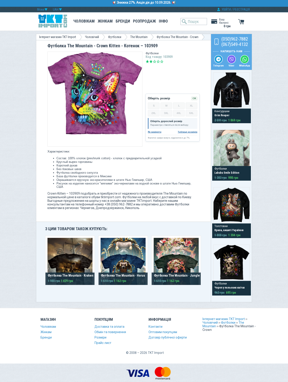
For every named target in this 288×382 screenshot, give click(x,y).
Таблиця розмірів (187, 132)
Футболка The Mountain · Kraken (70, 275)
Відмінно (162, 61)
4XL (179, 113)
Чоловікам (84, 21)
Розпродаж (144, 21)
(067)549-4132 (234, 44)
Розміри (100, 337)
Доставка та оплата (109, 326)
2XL (153, 113)
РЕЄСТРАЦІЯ (241, 9)
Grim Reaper (222, 115)
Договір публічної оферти (167, 337)
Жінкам (105, 21)
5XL (191, 113)
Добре (158, 61)
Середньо (154, 61)
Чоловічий (92, 37)
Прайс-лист (102, 343)
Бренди (123, 21)
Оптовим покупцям (162, 332)
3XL (166, 113)
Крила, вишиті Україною (229, 230)
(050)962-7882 (234, 39)
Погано (151, 61)
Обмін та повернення (110, 332)
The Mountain (139, 37)
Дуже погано (147, 61)
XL (191, 105)
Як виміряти (154, 132)
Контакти (155, 326)
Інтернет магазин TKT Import (57, 37)
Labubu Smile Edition (226, 172)
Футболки (114, 37)
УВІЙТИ (226, 9)
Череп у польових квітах (229, 287)
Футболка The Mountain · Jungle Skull (180, 275)
